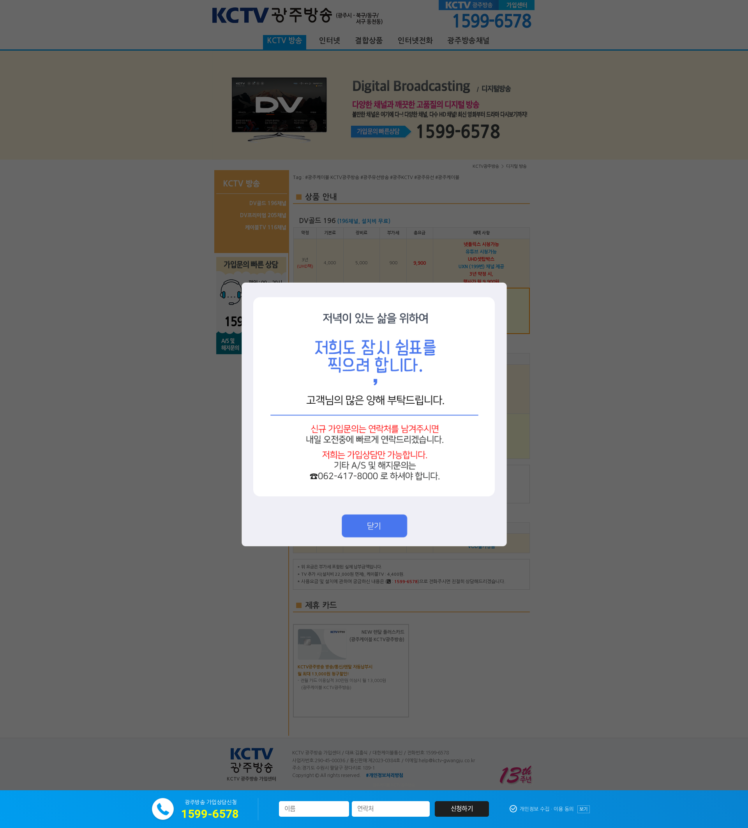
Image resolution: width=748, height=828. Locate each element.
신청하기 (462, 809)
